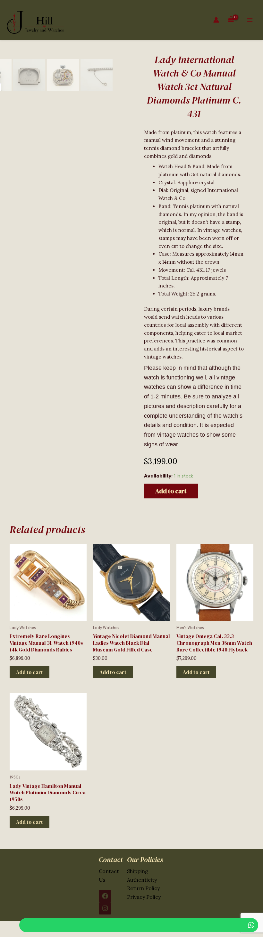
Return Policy (143, 888)
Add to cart (171, 491)
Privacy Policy (144, 897)
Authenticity (142, 880)
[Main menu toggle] (250, 20)
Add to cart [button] (29, 672)
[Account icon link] (216, 20)
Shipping (137, 871)
